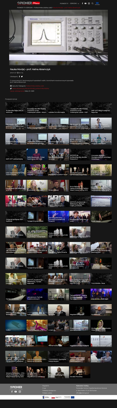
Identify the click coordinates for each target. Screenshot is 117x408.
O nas (44, 388)
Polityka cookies (47, 393)
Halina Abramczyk (18, 88)
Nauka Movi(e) (30, 88)
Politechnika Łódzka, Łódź (35, 86)
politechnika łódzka (42, 88)
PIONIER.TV (64, 3)
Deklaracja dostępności (49, 390)
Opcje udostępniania (17, 91)
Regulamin (45, 386)
